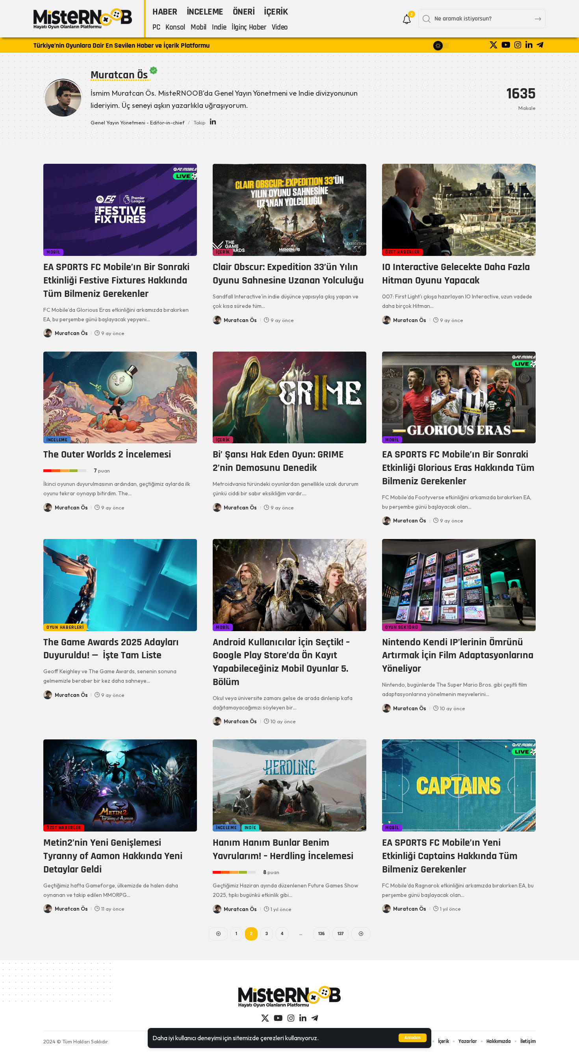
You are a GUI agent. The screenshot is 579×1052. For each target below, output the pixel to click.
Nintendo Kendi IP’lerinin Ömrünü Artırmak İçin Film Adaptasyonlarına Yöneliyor (457, 656)
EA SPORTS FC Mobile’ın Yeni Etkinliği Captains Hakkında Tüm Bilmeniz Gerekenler (450, 856)
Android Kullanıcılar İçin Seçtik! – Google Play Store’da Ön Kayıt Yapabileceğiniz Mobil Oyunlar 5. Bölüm (281, 662)
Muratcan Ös (71, 333)
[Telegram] (540, 45)
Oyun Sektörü (401, 627)
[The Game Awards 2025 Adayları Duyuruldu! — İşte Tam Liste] (120, 585)
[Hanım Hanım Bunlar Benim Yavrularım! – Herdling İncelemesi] (289, 785)
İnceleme (57, 440)
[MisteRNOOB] (289, 997)
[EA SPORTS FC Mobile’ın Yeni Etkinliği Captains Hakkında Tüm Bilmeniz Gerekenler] (459, 785)
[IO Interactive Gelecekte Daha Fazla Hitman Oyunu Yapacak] (459, 210)
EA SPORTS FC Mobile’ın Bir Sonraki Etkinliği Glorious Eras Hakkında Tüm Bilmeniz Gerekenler (458, 468)
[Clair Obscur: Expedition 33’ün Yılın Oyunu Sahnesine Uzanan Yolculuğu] (289, 210)
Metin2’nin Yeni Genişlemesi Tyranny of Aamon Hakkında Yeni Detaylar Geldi (112, 856)
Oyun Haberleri (65, 627)
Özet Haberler (402, 252)
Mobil (53, 252)
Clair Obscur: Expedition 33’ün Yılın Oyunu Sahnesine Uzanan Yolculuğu (288, 274)
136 (321, 934)
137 (340, 934)
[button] (413, 1037)
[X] (493, 45)
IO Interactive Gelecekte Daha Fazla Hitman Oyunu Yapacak (456, 274)
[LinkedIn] (528, 45)
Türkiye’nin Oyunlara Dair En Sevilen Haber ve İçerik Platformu (121, 45)
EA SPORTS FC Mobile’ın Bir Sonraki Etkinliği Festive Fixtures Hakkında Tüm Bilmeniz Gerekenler (116, 280)
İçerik (223, 252)
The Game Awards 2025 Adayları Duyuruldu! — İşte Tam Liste (111, 649)
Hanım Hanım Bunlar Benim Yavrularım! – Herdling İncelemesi (283, 849)
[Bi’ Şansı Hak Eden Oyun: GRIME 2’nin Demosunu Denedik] (289, 398)
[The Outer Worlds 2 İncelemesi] (120, 398)
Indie (250, 828)
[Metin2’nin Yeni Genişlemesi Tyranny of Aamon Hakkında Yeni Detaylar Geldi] (120, 785)
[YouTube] (505, 45)
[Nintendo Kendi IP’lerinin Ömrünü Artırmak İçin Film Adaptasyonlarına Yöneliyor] (459, 585)
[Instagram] (517, 45)
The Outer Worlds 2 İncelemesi (107, 454)
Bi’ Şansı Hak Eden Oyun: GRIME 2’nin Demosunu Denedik (278, 461)
